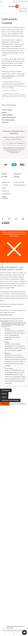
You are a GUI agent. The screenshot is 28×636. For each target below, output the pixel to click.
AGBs (12, 87)
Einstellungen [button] (4, 320)
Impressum (4, 112)
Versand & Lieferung (7, 109)
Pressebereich (5, 122)
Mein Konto (4, 633)
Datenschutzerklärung (6, 314)
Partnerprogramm (6, 193)
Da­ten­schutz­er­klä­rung (7, 114)
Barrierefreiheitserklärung (8, 119)
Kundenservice (5, 190)
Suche (14, 633)
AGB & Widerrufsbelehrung (9, 117)
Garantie (4, 188)
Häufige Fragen (6, 182)
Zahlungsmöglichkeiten (19, 185)
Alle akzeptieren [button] (6, 390)
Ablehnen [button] (4, 397)
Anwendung (5, 185)
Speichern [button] (4, 393)
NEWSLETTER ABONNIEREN (17, 143)
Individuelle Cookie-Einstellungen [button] (10, 400)
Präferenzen (5, 403)
